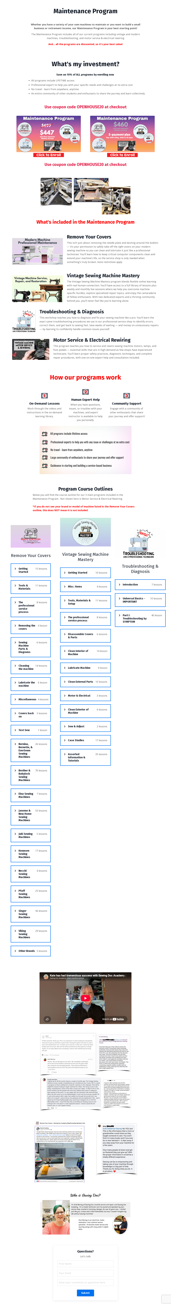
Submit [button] (85, 1292)
